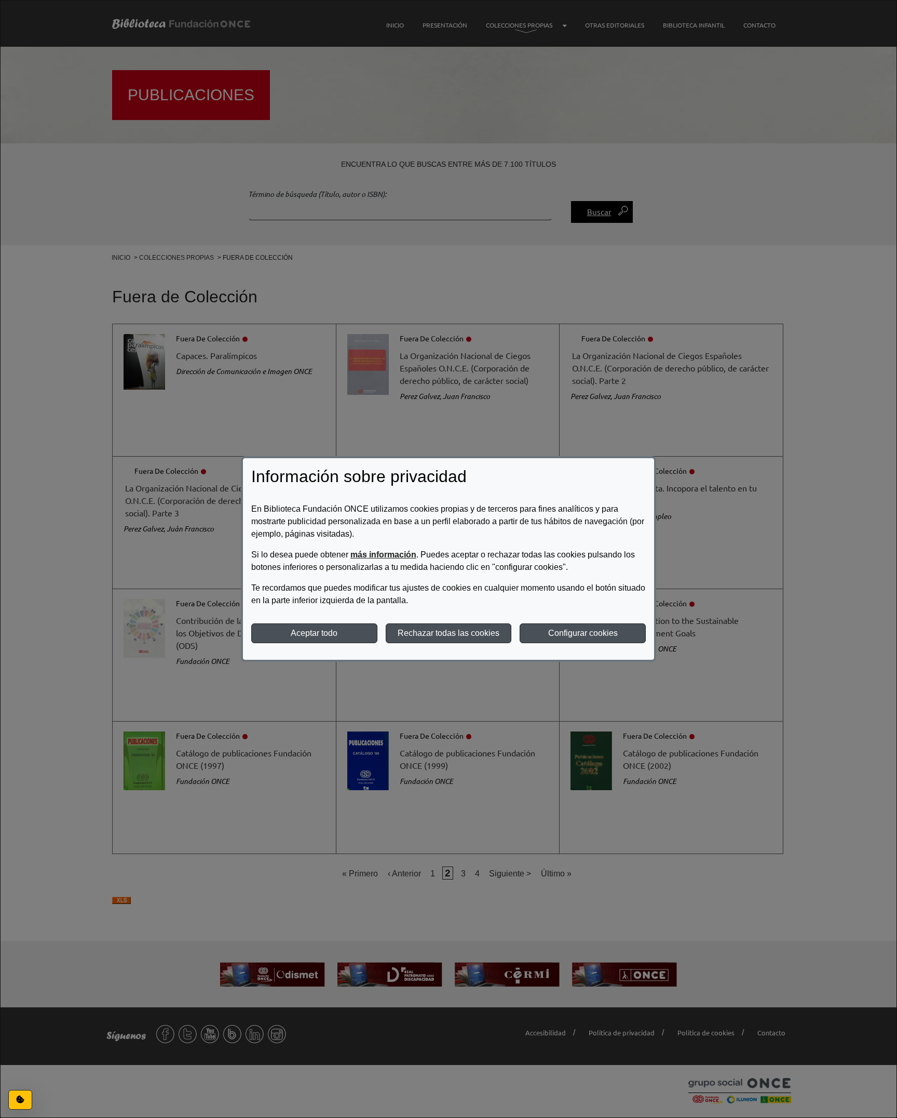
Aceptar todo (314, 633)
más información (383, 554)
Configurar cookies (583, 633)
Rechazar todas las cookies (448, 633)
